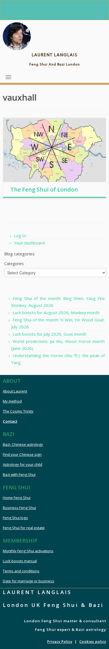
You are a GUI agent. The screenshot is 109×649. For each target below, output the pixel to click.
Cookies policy (92, 641)
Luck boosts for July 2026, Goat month (49, 334)
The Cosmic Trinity (18, 411)
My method (12, 401)
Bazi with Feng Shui (19, 474)
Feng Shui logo (15, 517)
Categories (14, 263)
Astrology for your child (22, 464)
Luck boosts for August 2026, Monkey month (56, 312)
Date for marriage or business (28, 580)
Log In (20, 235)
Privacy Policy (59, 641)
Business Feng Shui (19, 507)
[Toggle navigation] (8, 77)
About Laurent (15, 391)
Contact (10, 421)
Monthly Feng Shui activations (28, 550)
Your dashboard (29, 243)
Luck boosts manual (20, 560)
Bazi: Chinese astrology (23, 444)
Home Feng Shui (16, 497)
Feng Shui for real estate (24, 527)
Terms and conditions (21, 570)
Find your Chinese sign (22, 454)
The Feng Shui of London (44, 189)
